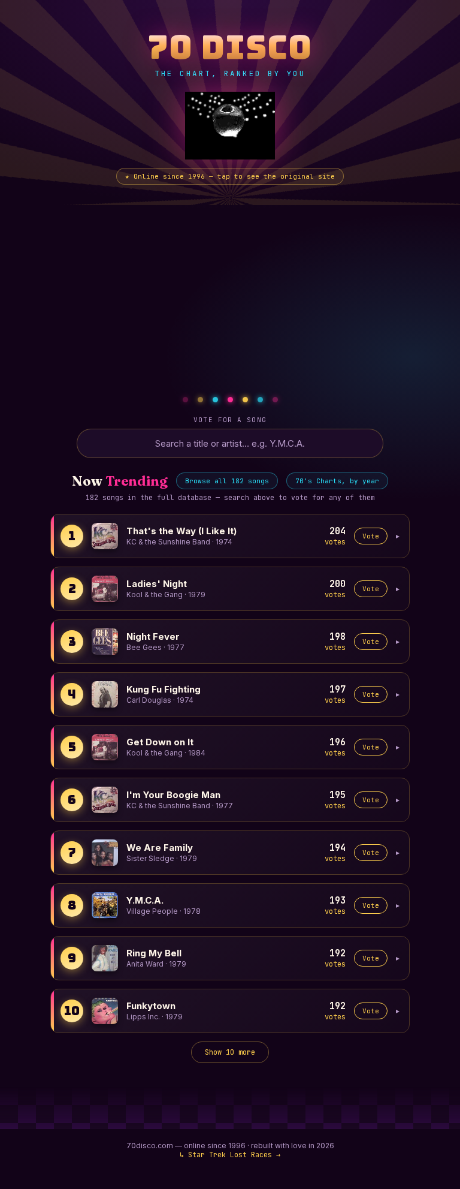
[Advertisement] (230, 295)
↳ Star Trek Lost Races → (230, 1154)
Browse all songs (227, 481)
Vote (370, 536)
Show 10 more (230, 1052)
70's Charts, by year (337, 481)
